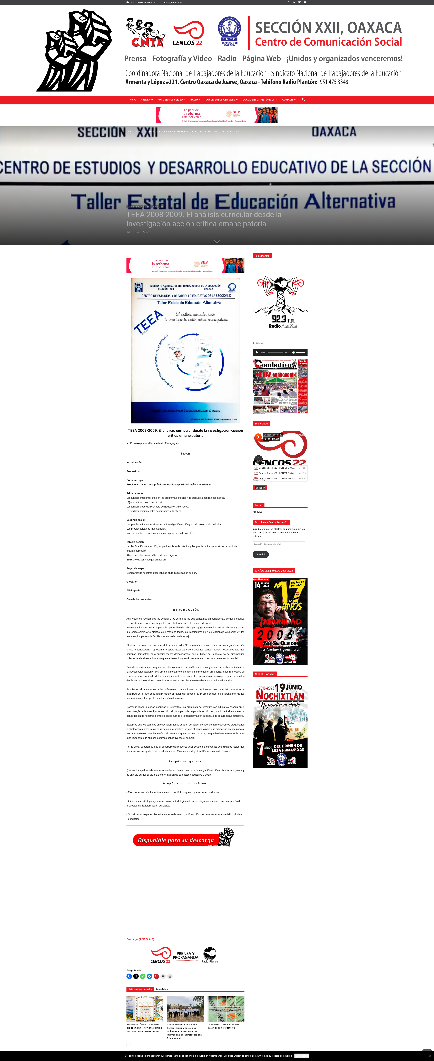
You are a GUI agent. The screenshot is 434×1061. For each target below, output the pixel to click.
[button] (303, 100)
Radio (194, 99)
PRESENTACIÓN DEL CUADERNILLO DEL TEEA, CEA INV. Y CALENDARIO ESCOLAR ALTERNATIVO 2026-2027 (144, 1028)
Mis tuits (257, 511)
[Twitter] (299, 2)
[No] (429, 1056)
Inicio (132, 99)
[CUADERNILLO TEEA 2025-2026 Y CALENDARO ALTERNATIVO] (226, 1009)
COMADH (287, 99)
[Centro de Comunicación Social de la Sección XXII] (217, 50)
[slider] (301, 352)
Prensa (145, 99)
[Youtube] (305, 2)
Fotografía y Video (170, 99)
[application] (280, 352)
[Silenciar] (293, 352)
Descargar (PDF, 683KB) (140, 939)
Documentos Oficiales (220, 99)
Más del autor (163, 989)
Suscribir (260, 554)
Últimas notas (157, 207)
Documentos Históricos (259, 99)
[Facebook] (288, 2)
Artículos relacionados (140, 989)
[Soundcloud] (293, 2)
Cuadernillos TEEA (134, 207)
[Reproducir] (257, 352)
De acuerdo (302, 1055)
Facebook (260, 487)
